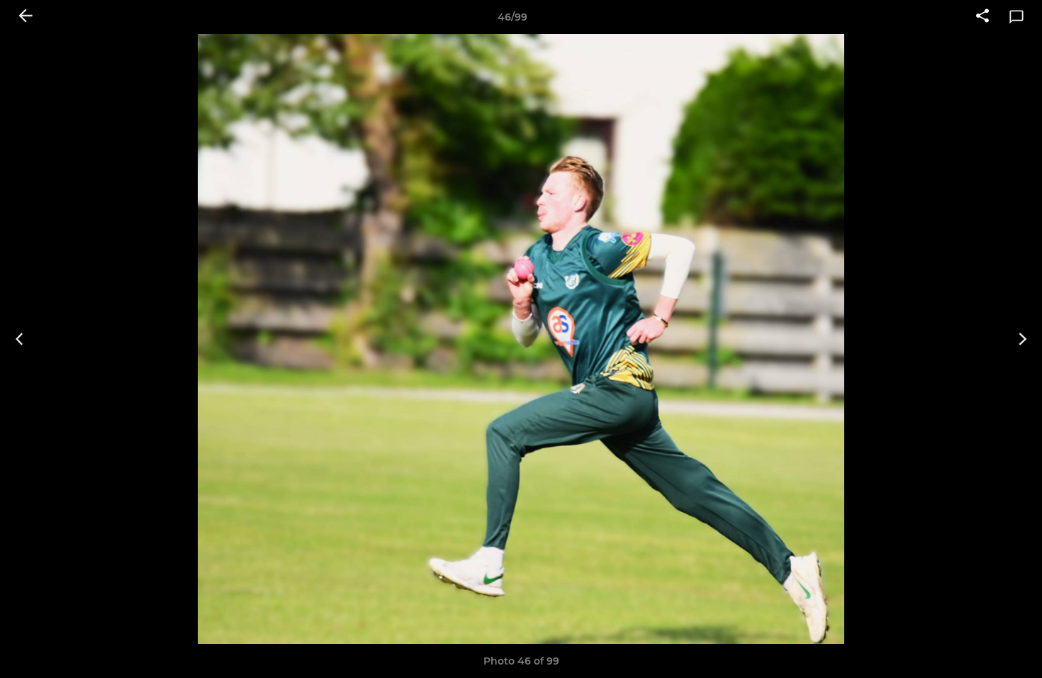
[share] (982, 17)
